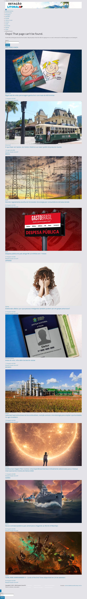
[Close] (0, 591)
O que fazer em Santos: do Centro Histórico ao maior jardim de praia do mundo (33, 147)
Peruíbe (7, 18)
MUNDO (8, 367)
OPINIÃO (8, 260)
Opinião (7, 27)
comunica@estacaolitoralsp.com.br (73, 585)
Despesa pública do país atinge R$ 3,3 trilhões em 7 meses (25, 254)
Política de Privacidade (49, 585)
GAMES (7, 478)
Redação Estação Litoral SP (11, 100)
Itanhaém (7, 16)
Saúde (6, 24)
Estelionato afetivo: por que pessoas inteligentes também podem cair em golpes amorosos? (37, 309)
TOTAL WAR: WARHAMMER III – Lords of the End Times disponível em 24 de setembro (35, 577)
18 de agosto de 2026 (10, 420)
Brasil (6, 200)
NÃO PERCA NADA (11, 47)
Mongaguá (7, 14)
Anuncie (29, 587)
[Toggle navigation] (6, 9)
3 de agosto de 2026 (10, 150)
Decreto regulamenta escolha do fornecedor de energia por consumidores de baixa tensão (37, 202)
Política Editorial (37, 585)
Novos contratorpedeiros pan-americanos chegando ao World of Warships (31, 526)
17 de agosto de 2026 (10, 98)
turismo (7, 22)
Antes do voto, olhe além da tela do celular (20, 360)
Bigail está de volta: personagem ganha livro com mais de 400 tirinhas (29, 95)
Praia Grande (8, 13)
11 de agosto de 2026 (10, 474)
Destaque (7, 358)
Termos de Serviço (49, 587)
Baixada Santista (9, 11)
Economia (7, 25)
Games (7, 524)
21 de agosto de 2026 (10, 256)
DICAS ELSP (8, 93)
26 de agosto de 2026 (10, 205)
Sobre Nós (29, 585)
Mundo (7, 413)
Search (7, 40)
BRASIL (7, 154)
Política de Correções (38, 587)
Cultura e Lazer (8, 20)
